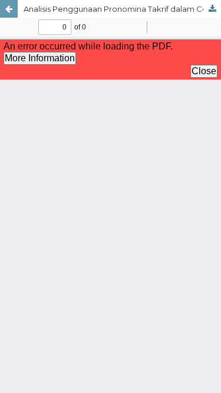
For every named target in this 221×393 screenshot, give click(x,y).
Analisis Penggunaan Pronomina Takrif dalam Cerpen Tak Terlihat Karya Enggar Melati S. (122, 9)
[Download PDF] (212, 9)
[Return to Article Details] (9, 9)
